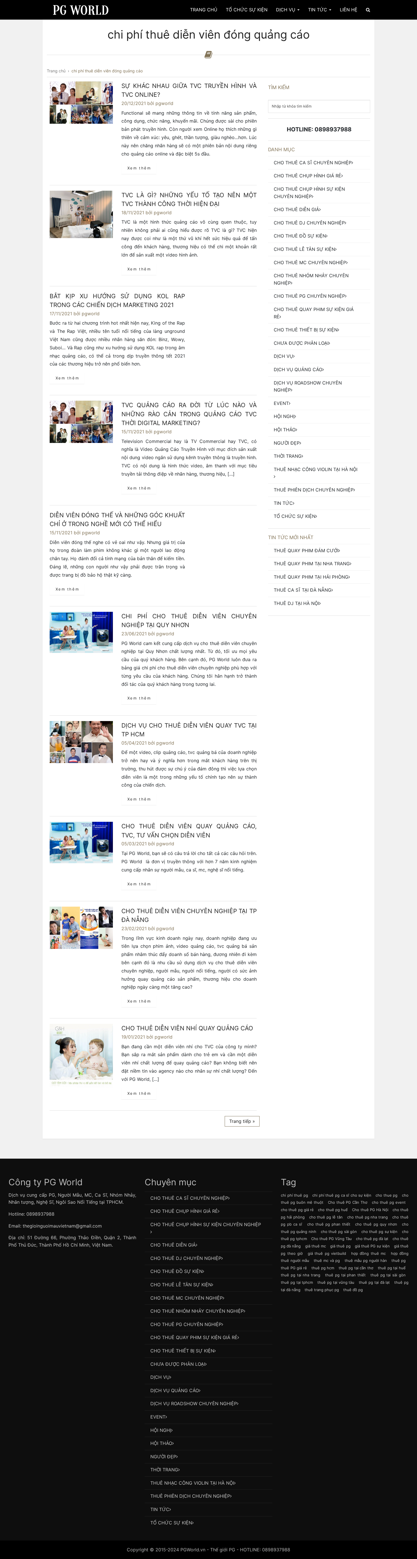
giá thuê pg (340, 1246)
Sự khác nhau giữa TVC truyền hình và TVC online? (189, 90)
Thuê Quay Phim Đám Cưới (306, 550)
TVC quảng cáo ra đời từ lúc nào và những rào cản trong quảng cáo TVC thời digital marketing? (189, 414)
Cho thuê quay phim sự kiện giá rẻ (314, 313)
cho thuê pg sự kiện (379, 1231)
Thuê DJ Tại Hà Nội (296, 603)
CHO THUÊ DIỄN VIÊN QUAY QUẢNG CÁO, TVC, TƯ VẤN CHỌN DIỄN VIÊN (189, 831)
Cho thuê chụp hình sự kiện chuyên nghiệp (309, 192)
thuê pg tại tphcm (297, 1282)
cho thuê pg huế (333, 1209)
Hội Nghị (284, 416)
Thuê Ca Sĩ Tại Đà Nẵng (302, 590)
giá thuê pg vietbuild (327, 1253)
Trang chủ (203, 9)
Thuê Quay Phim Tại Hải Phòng (311, 577)
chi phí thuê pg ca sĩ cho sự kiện (341, 1195)
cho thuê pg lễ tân (326, 1217)
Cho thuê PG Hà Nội (370, 1209)
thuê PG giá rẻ (294, 1268)
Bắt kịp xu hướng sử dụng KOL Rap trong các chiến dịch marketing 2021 (117, 301)
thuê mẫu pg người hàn (366, 1260)
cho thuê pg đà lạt (372, 1238)
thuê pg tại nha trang (300, 1275)
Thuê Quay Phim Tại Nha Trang (312, 563)
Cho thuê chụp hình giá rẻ (307, 175)
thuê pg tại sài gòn (388, 1275)
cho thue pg (386, 1195)
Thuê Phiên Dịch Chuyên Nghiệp (313, 490)
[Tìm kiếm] (368, 9)
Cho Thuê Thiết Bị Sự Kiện (306, 330)
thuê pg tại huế (392, 1268)
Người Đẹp (287, 443)
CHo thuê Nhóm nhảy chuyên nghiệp (311, 279)
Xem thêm (139, 168)
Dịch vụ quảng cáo (298, 369)
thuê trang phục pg (322, 1289)
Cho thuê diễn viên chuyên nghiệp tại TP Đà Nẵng (189, 915)
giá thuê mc (315, 1246)
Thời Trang (288, 456)
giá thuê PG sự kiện (372, 1246)
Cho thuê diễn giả (296, 209)
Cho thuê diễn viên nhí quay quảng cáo (187, 1028)
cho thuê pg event (389, 1202)
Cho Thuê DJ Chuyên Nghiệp (309, 223)
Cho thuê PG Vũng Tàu (331, 1238)
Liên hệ (348, 9)
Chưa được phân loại (301, 343)
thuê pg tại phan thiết (345, 1275)
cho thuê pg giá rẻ (297, 1209)
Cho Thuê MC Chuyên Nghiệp (310, 262)
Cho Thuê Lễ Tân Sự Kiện (304, 249)
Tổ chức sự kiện (294, 516)
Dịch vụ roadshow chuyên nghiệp (308, 386)
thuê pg (398, 1260)
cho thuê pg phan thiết (329, 1224)
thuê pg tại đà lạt (374, 1282)
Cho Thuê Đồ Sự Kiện (300, 236)
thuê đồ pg (353, 1289)
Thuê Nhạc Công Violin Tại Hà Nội (315, 469)
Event (281, 403)
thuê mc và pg (327, 1260)
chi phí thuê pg (294, 1195)
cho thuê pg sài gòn (339, 1231)
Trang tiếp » (242, 1121)
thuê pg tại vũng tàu (335, 1282)
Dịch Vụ (286, 9)
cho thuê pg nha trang (367, 1217)
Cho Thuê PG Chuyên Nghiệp (309, 296)
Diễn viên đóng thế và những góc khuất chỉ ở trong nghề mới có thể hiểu (117, 520)
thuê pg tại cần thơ (356, 1268)
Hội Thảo (285, 429)
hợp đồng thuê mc (368, 1253)
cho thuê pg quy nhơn (376, 1224)
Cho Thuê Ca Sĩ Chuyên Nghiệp (312, 162)
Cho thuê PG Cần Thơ (348, 1202)
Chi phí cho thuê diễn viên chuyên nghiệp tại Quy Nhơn (189, 621)
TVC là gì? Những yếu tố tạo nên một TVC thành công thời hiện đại (189, 200)
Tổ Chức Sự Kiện (247, 9)
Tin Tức (318, 9)
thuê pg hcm (322, 1268)
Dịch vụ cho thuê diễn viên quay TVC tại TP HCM (189, 730)
